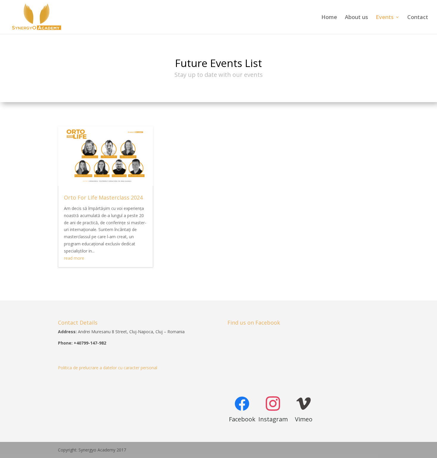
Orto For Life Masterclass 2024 (103, 197)
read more (74, 258)
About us (356, 18)
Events (385, 18)
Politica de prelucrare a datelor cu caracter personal (107, 367)
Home (329, 18)
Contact (417, 18)
